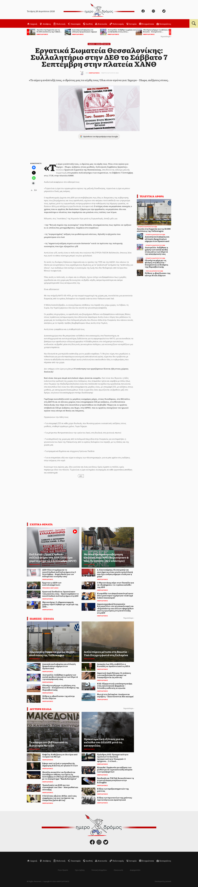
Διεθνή (89, 23)
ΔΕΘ (80, 476)
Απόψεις (46, 23)
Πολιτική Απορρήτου (99, 870)
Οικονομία (75, 23)
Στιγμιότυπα (148, 23)
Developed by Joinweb (163, 881)
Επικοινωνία (118, 870)
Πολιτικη (106, 44)
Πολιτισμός (118, 23)
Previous (27, 32)
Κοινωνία (102, 23)
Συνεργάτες (165, 23)
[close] (182, 9)
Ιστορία (133, 23)
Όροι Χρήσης (80, 870)
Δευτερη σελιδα (41, 709)
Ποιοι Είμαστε (63, 870)
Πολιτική (60, 23)
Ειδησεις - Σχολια (95, 44)
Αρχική (33, 23)
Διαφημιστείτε (135, 870)
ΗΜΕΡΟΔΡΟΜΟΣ (94, 73)
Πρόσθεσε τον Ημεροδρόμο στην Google (100, 136)
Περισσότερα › (166, 36)
